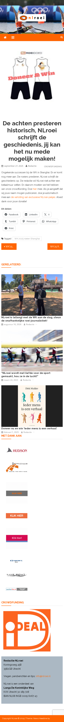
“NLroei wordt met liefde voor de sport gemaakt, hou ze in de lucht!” (25, 375)
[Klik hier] (17, 493)
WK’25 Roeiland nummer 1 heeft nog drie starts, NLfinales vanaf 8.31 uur (56, 246)
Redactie (32, 165)
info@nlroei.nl (43, 676)
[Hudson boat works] (16, 449)
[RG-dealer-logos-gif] (16, 515)
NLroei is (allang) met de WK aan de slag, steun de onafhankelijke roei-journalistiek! (31, 319)
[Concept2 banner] (16, 561)
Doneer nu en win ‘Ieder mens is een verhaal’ (29, 428)
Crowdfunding (53, 166)
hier (35, 189)
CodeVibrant (55, 718)
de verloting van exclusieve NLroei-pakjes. (33, 197)
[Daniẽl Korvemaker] (32, 350)
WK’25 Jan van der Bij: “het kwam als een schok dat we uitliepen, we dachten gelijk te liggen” (11, 246)
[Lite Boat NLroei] (16, 575)
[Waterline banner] (16, 589)
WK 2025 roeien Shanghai (27, 238)
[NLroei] (32, 295)
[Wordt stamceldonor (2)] (17, 538)
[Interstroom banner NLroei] (16, 467)
